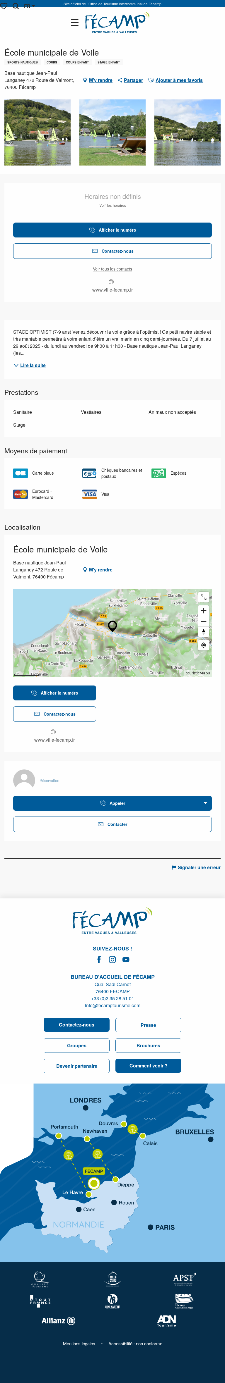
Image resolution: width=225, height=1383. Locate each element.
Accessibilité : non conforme (135, 1343)
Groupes (76, 1045)
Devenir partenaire (76, 1065)
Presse (148, 1025)
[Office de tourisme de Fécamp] (112, 921)
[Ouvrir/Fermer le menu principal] (76, 22)
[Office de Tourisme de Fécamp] (117, 22)
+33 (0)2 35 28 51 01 (112, 998)
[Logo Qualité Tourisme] (40, 1279)
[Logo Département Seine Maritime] (112, 1301)
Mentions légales (79, 1343)
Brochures (148, 1045)
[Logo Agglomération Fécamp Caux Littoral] (185, 1301)
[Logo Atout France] (40, 1301)
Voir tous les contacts (112, 269)
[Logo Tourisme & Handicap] (112, 1279)
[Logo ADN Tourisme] (166, 1321)
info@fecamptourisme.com (112, 1005)
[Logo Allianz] (58, 1321)
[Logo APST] (185, 1279)
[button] (16, 6)
